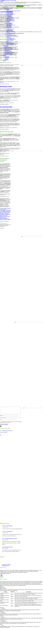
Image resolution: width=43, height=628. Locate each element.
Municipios (6, 46)
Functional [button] (2, 607)
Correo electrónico (3, 417)
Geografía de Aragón (8, 51)
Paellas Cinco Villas (8, 546)
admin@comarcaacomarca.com (7, 430)
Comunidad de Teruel (10, 38)
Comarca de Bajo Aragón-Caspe (12, 36)
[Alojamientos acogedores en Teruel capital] (8, 0)
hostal (4, 215)
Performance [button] (2, 611)
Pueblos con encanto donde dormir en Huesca (5, 217)
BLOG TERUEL (3, 212)
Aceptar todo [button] (8, 573)
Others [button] (1, 624)
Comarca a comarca (6, 3)
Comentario (2, 228)
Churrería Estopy (9, 525)
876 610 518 (5, 432)
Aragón (5, 208)
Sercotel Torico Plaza (6, 107)
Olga (3, 546)
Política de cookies (5, 565)
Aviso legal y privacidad (6, 564)
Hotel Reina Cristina (6, 86)
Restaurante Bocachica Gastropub (11, 538)
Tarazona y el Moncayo (11, 20)
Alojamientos (6, 56)
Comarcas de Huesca (8, 22)
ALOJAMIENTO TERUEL (5, 211)
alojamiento (2, 213)
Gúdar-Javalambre (10, 40)
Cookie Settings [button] (3, 573)
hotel (6, 215)
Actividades (6, 58)
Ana (3, 538)
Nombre (1, 415)
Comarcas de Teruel (8, 34)
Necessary (3, 587)
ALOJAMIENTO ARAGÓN (5, 210)
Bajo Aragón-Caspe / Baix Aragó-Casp (14, 10)
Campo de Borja (10, 12)
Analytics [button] (1, 615)
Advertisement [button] (2, 620)
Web (0, 419)
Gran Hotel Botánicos (6, 11)
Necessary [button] (2, 586)
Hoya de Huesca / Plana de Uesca (13, 26)
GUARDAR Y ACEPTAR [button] (5, 627)
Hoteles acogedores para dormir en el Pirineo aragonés (5, 219)
